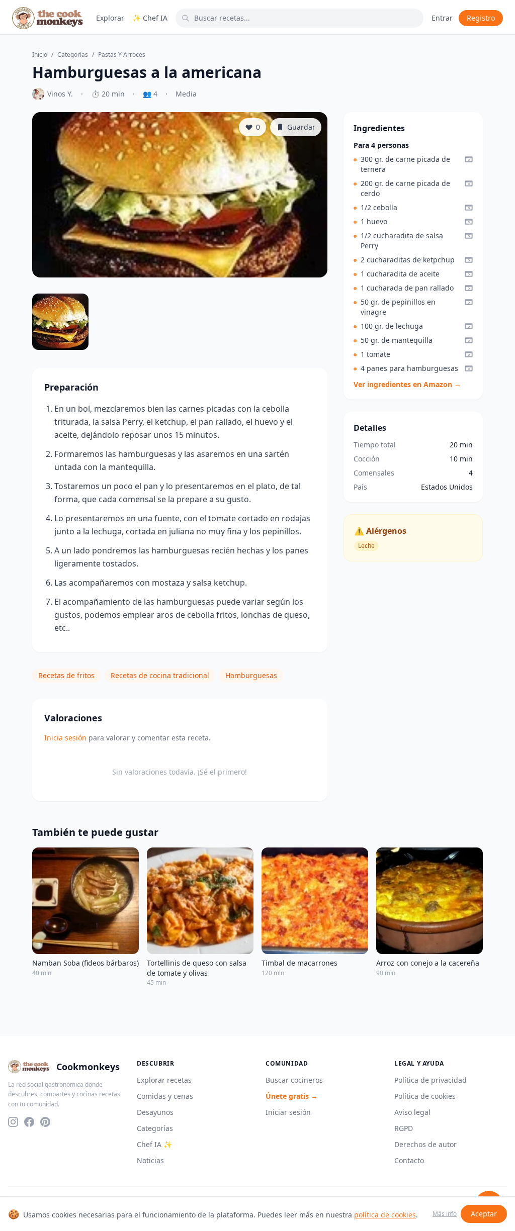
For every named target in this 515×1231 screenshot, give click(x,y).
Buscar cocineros (294, 1080)
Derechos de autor (425, 1144)
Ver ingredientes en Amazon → (407, 384)
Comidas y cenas (165, 1096)
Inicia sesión (65, 737)
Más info (445, 1214)
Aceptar (484, 1213)
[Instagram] (13, 1122)
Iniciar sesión (288, 1112)
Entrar (442, 18)
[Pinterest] (45, 1122)
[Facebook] (29, 1122)
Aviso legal (412, 1112)
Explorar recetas (164, 1080)
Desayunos (155, 1112)
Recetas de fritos (66, 675)
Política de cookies (425, 1096)
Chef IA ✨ (154, 1144)
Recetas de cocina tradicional (160, 675)
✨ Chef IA (149, 18)
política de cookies (385, 1214)
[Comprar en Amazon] (469, 159)
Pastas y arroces (121, 55)
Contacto (409, 1160)
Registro (481, 18)
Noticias (150, 1160)
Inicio (39, 55)
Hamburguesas (251, 675)
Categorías (72, 55)
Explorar (110, 18)
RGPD (403, 1128)
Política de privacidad (430, 1080)
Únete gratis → (292, 1096)
